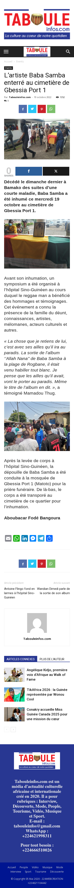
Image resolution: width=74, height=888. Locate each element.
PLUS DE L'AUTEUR (52, 659)
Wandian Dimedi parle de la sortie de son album (53, 591)
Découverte (57, 871)
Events (20, 61)
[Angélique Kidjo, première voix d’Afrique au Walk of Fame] (14, 675)
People (24, 867)
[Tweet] (56, 171)
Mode (59, 867)
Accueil (8, 61)
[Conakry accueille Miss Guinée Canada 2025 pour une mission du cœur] (14, 714)
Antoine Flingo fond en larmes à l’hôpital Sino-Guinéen (19, 593)
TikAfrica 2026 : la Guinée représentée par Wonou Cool (47, 694)
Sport (28, 871)
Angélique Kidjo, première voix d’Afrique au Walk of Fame (47, 674)
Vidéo (35, 867)
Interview (15, 871)
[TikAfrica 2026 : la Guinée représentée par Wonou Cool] (14, 694)
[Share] (28, 171)
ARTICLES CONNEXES (21, 659)
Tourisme (40, 871)
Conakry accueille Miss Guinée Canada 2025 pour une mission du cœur (47, 714)
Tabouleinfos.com (20, 97)
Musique (47, 867)
